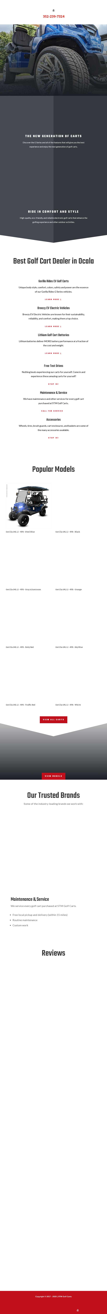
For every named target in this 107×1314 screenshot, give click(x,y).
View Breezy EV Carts (53, 239)
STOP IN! (53, 384)
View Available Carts (52, 87)
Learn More (52, 299)
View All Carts (53, 719)
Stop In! (53, 438)
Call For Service (52, 411)
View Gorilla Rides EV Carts (54, 163)
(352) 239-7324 (12, 1140)
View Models (53, 776)
